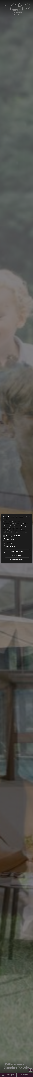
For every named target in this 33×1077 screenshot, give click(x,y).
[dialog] (16, 538)
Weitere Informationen (21, 532)
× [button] (29, 516)
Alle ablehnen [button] (17, 555)
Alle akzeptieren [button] (17, 551)
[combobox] (27, 516)
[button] (16, 560)
